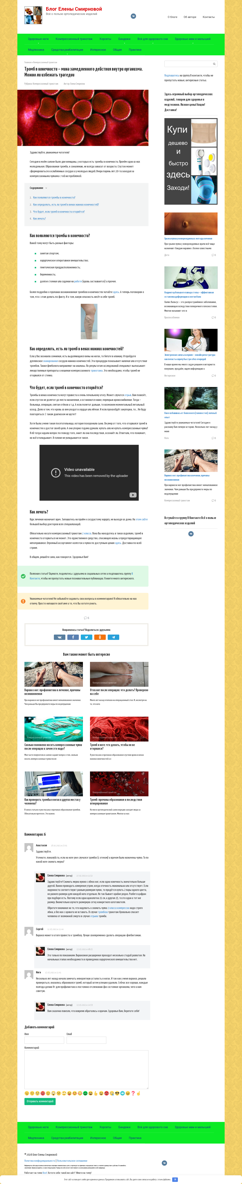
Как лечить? (39, 218)
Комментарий (31, 1047)
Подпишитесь (171, 75)
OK (175, 1180)
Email (69, 1034)
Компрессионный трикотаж (74, 39)
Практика (135, 49)
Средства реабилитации (67, 49)
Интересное (98, 49)
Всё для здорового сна (152, 39)
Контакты (209, 17)
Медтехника (36, 49)
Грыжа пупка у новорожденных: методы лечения (188, 238)
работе (78, 281)
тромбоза (103, 912)
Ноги (166, 438)
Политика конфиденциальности (39, 1161)
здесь (115, 292)
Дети (166, 255)
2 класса (86, 533)
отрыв (127, 395)
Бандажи (124, 39)
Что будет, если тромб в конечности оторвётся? (59, 211)
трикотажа (97, 370)
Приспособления (171, 317)
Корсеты (105, 39)
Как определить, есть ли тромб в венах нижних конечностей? (66, 204)
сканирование (50, 361)
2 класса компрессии (118, 908)
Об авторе (190, 17)
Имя (26, 1034)
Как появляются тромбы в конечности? (54, 197)
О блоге (172, 17)
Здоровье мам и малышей (192, 39)
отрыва (94, 916)
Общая (117, 49)
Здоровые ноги (38, 39)
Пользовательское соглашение (72, 1161)
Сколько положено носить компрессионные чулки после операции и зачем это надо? (53, 746)
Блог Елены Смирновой (74, 9)
